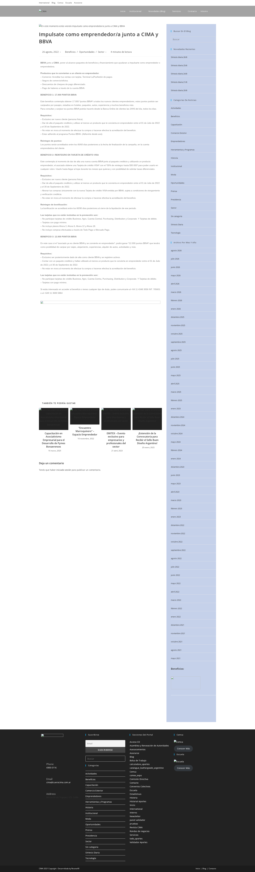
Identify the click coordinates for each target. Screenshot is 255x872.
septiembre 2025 (178, 342)
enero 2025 (176, 408)
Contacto (134, 782)
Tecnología (175, 232)
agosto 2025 (176, 350)
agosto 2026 (176, 250)
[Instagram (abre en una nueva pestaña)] (202, 2)
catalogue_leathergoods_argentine (147, 767)
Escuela (69, 2)
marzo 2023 (176, 500)
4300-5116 (51, 767)
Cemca (60, 2)
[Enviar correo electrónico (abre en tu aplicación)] (214, 2)
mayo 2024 (175, 442)
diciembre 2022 (177, 525)
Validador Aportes (138, 842)
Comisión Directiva (139, 779)
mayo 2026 (175, 275)
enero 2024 (176, 458)
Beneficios (70, 51)
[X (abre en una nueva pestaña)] (194, 2)
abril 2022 (175, 591)
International (44, 2)
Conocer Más (183, 748)
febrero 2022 (176, 608)
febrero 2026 (176, 300)
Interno (133, 812)
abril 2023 (175, 491)
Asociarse (78, 2)
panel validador (137, 820)
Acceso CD (135, 741)
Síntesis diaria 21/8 (179, 82)
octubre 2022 (176, 541)
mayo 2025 (175, 375)
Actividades (176, 108)
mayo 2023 (175, 483)
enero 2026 (176, 308)
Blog (53, 2)
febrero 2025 (176, 400)
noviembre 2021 (178, 633)
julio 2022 (175, 566)
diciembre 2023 (177, 467)
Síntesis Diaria (177, 224)
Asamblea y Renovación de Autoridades (149, 745)
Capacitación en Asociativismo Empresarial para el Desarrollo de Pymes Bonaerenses (53, 440)
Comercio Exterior (179, 133)
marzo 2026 (176, 292)
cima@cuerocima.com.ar (58, 782)
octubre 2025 (176, 333)
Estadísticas (135, 794)
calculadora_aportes (140, 764)
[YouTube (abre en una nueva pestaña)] (211, 2)
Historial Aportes (138, 801)
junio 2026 (175, 267)
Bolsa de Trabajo (138, 760)
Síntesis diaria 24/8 (179, 73)
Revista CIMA (136, 827)
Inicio (132, 805)
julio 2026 (175, 258)
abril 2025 (175, 383)
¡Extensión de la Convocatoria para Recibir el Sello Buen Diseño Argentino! (147, 438)
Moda (173, 174)
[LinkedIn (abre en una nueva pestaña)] (207, 2)
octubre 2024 (176, 433)
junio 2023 (175, 475)
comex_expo (136, 775)
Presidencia (176, 199)
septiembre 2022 (178, 550)
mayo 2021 (175, 658)
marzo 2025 (176, 392)
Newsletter (135, 816)
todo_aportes (136, 838)
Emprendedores (178, 141)
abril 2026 (175, 283)
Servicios (134, 834)
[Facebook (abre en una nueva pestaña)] (198, 2)
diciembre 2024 (177, 417)
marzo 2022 (176, 600)
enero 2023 (176, 516)
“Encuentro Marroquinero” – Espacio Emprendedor (84, 431)
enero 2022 (176, 616)
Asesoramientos (138, 749)
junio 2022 (175, 575)
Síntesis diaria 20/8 (179, 90)
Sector (101, 51)
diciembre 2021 (177, 625)
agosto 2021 (176, 650)
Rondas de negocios (139, 831)
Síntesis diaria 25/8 (179, 65)
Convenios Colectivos (140, 786)
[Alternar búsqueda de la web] (215, 11)
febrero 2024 (176, 450)
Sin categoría (176, 216)
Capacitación (176, 124)
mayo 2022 (175, 583)
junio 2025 (175, 367)
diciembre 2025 (177, 317)
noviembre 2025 (178, 325)
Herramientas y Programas (182, 149)
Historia (174, 158)
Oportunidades (86, 51)
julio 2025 (175, 358)
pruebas (134, 823)
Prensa (174, 191)
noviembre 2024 (178, 425)
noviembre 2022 (178, 533)
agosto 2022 (176, 558)
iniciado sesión (63, 469)
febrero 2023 (176, 508)
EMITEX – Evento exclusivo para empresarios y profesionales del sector (116, 440)
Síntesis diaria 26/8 (179, 57)
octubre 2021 (176, 641)
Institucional (176, 166)
